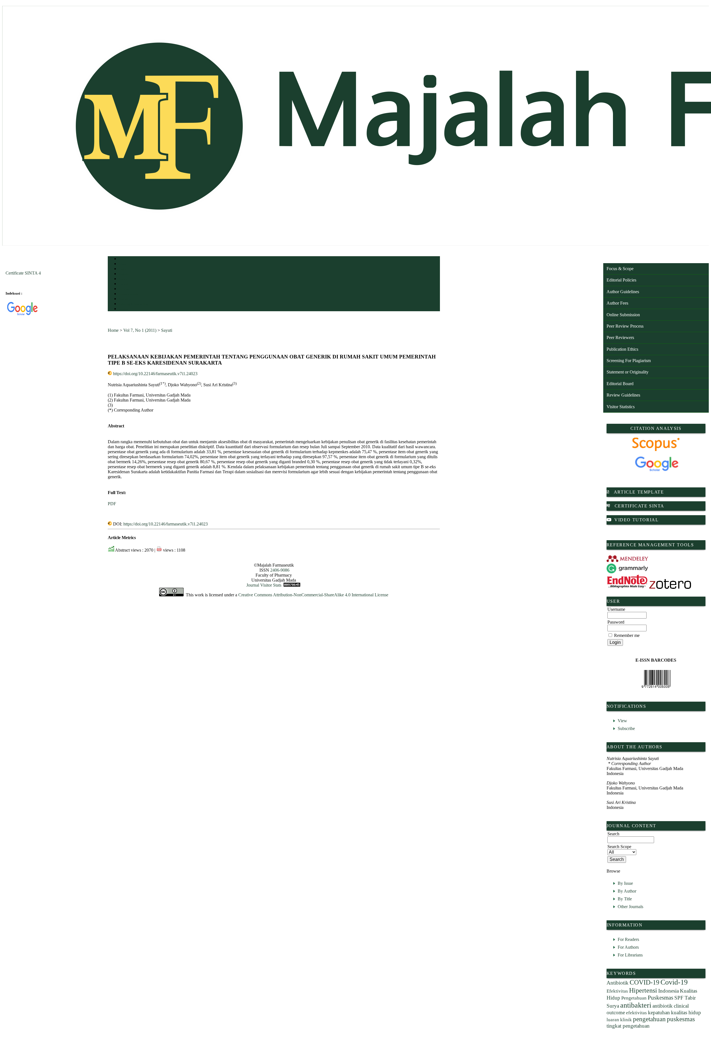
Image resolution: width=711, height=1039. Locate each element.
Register (124, 274)
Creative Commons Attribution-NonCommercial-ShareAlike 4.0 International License (313, 594)
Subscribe (626, 728)
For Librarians (630, 955)
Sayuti (166, 330)
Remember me (627, 635)
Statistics (125, 299)
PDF (112, 503)
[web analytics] (292, 585)
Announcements (129, 294)
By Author (627, 891)
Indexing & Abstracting (133, 304)
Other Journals (630, 906)
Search (123, 279)
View (622, 720)
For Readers (628, 939)
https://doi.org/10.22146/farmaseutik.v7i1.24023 (155, 373)
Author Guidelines (623, 291)
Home (122, 259)
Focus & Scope (620, 268)
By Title (625, 898)
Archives (124, 289)
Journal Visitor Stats (263, 585)
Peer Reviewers (620, 337)
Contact (124, 309)
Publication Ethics (622, 349)
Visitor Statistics (621, 406)
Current (123, 284)
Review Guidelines (623, 395)
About (123, 264)
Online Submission (623, 314)
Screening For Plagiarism (629, 360)
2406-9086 (279, 570)
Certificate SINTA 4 (23, 273)
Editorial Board (620, 383)
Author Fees (617, 303)
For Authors (628, 947)
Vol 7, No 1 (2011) (139, 330)
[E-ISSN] (656, 679)
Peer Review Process (625, 326)
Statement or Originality (628, 372)
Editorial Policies (621, 280)
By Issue (625, 883)
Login (122, 269)
